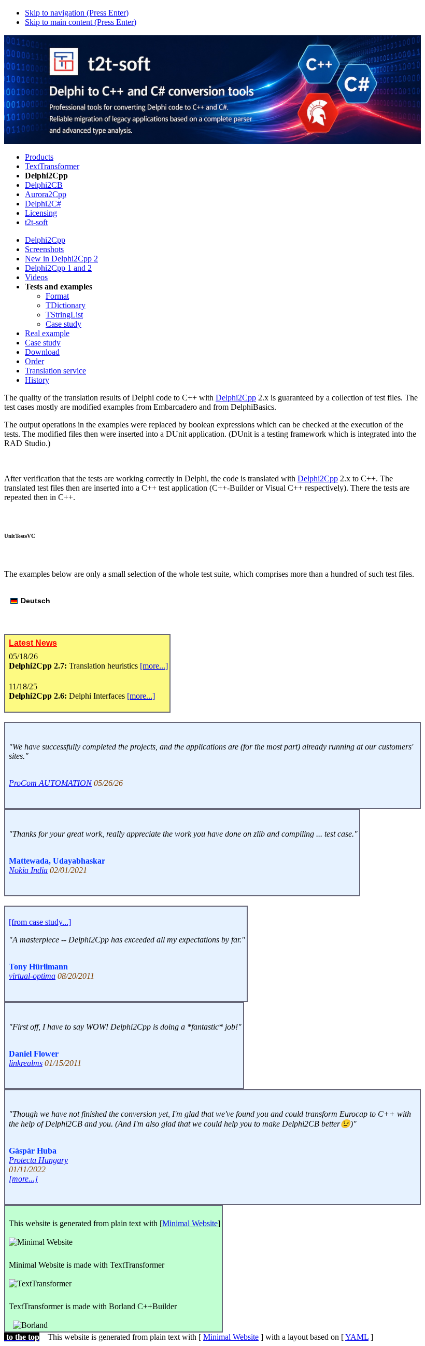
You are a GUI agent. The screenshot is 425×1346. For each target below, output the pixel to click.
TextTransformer (52, 166)
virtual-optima (32, 976)
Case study (63, 324)
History (37, 380)
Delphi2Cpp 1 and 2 (58, 267)
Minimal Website (190, 1223)
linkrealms (25, 1063)
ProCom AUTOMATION (50, 783)
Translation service (55, 370)
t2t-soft (36, 222)
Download (42, 352)
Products (39, 156)
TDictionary (66, 305)
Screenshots (44, 249)
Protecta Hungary (38, 1160)
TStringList (64, 314)
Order (34, 361)
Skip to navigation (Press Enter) (77, 12)
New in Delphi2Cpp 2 (61, 258)
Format (57, 296)
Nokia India (28, 870)
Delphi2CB (44, 185)
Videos (36, 277)
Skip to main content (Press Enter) (80, 22)
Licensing (41, 213)
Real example (47, 333)
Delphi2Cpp (45, 239)
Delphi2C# (43, 203)
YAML (357, 1337)
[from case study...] (40, 922)
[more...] (154, 665)
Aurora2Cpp (45, 194)
